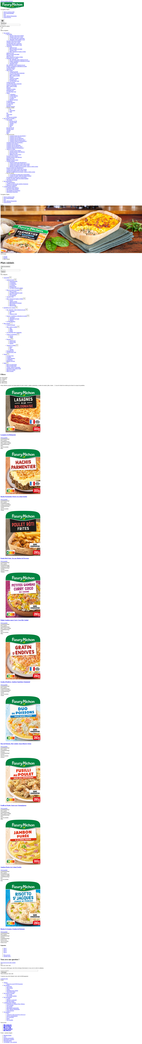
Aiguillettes (12, 317)
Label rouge (12, 110)
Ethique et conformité (12, 1000)
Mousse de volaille (11, 370)
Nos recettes (9, 994)
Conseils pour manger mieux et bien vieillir (19, 165)
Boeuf (10, 347)
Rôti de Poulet (12, 305)
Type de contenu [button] (6, 26)
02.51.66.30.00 (10, 1017)
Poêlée (11, 329)
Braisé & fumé (12, 286)
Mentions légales (7, 1035)
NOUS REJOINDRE (9, 13)
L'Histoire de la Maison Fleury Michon (16, 1004)
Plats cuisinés (7, 323)
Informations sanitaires (9, 1039)
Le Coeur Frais (10, 355)
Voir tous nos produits (12, 117)
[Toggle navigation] (2, 20)
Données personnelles (9, 1038)
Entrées (11, 125)
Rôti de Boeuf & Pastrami (15, 303)
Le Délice (11, 98)
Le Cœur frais (12, 97)
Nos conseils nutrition (12, 996)
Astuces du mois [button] (10, 134)
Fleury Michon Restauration (10, 16)
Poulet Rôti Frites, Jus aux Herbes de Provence (15, 558)
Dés (10, 312)
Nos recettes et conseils (9, 993)
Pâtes (10, 328)
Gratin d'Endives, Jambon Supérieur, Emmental (15, 682)
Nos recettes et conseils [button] (9, 118)
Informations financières (12, 192)
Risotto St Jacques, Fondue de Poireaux (13, 929)
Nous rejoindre (10, 1005)
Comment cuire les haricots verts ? (17, 139)
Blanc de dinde (12, 291)
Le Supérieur (12, 282)
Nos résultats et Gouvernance (13, 190)
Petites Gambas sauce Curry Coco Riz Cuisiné (14, 620)
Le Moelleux (12, 94)
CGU (5, 1036)
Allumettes (11, 311)
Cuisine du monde (13, 71)
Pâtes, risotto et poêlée (14, 75)
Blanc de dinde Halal (11, 366)
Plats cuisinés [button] (10, 70)
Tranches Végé (12, 50)
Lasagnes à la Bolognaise (8, 435)
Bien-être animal (10, 1001)
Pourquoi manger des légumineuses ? (18, 162)
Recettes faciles (13, 122)
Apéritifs (11, 123)
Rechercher (3, 23)
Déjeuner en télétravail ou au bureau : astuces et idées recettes (23, 166)
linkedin (8, 1030)
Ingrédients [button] (4, 381)
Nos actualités (10, 1020)
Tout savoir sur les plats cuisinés (8, 962)
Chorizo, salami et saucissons (13, 367)
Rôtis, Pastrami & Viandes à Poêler (17, 51)
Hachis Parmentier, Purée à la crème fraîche (14, 496)
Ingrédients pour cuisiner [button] (12, 58)
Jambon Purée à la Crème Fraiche (11, 867)
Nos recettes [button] (9, 119)
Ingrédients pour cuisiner (9, 307)
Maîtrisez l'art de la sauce (15, 154)
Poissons (11, 77)
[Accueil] (12, 8)
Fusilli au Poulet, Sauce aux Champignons (13, 805)
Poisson (11, 336)
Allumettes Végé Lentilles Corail (17, 39)
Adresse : (6, 982)
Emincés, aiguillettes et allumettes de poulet (19, 61)
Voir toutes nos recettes (12, 180)
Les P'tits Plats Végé (14, 81)
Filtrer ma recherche (5, 266)
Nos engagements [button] (8, 181)
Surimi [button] (8, 93)
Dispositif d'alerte (8, 1040)
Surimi (5, 354)
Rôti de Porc (12, 304)
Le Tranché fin (12, 284)
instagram (8, 1029)
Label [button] (3, 380)
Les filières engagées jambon (16, 288)
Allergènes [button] (4, 379)
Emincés (11, 320)
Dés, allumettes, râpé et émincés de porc (18, 59)
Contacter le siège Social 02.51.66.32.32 (16, 1014)
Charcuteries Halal (11, 992)
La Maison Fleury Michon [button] (10, 186)
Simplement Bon (13, 281)
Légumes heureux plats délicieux (17, 151)
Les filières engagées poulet (15, 292)
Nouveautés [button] (9, 34)
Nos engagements (11, 182)
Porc (10, 348)
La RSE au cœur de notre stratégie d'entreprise (17, 184)
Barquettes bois (13, 79)
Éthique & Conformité (12, 185)
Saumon (11, 343)
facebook (8, 1025)
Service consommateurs (12, 1016)
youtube (8, 1027)
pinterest (8, 1026)
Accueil (5, 256)
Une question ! (7, 1012)
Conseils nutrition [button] (11, 161)
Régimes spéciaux (13, 99)
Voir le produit (4, 437)
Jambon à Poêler (13, 301)
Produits (5, 257)
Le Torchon (12, 285)
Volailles (11, 349)
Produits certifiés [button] (10, 107)
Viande (11, 337)
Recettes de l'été (13, 121)
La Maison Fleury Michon (13, 188)
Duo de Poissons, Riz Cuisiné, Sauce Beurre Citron (16, 743)
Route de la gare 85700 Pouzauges (15, 984)
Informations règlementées (13, 1008)
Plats (10, 126)
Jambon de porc (13, 47)
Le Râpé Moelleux (13, 62)
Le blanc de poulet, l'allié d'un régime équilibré (20, 176)
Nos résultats (9, 1006)
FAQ (5, 14)
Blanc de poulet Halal (12, 364)
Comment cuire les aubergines (16, 138)
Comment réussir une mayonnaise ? (17, 135)
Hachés (11, 300)
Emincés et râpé (13, 314)
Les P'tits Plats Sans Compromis (16, 38)
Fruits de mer (12, 340)
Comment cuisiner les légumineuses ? (18, 141)
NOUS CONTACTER (9, 12)
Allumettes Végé (13, 63)
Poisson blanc (12, 342)
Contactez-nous (4, 978)
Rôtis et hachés (10, 371)
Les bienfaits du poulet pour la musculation (19, 174)
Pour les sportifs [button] (10, 173)
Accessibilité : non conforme (10, 1042)
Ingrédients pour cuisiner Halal (14, 368)
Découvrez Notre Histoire (13, 189)
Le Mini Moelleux (13, 95)
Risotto (11, 331)
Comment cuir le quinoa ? (15, 137)
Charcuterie (6, 277)
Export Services (7, 17)
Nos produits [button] (7, 33)
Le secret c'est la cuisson (15, 150)
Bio (10, 109)
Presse (8, 1018)
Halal (10, 111)
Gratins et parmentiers (14, 74)
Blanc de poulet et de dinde (15, 49)
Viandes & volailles (14, 78)
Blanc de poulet (13, 294)
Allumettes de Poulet (14, 318)
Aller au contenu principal (7, 1)
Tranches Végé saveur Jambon (16, 35)
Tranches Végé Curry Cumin (16, 37)
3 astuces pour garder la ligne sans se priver (19, 164)
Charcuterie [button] (9, 46)
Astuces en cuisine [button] (11, 149)
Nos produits (7, 985)
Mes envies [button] (4, 383)
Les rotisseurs (12, 295)
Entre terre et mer (13, 153)
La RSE (8, 998)
